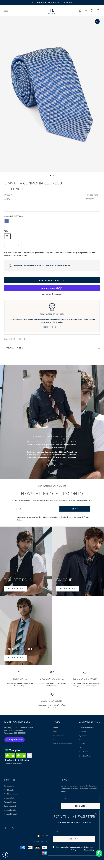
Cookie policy (9, 790)
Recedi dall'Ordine (85, 756)
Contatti (82, 744)
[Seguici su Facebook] (5, 827)
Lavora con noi (10, 806)
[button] (5, 855)
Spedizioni (82, 732)
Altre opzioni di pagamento (52, 294)
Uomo (55, 732)
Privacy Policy (89, 850)
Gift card (82, 748)
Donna (55, 727)
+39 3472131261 (19, 733)
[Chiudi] (96, 813)
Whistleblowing (10, 802)
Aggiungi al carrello (52, 280)
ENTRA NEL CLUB (52, 327)
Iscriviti (74, 839)
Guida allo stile (10, 810)
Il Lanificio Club (84, 752)
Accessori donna (59, 736)
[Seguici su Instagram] (12, 827)
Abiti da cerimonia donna (62, 744)
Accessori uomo (59, 740)
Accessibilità (9, 798)
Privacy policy (9, 786)
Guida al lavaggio (10, 814)
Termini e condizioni (86, 727)
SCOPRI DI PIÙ (15, 588)
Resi (80, 740)
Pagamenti (83, 736)
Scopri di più (52, 465)
